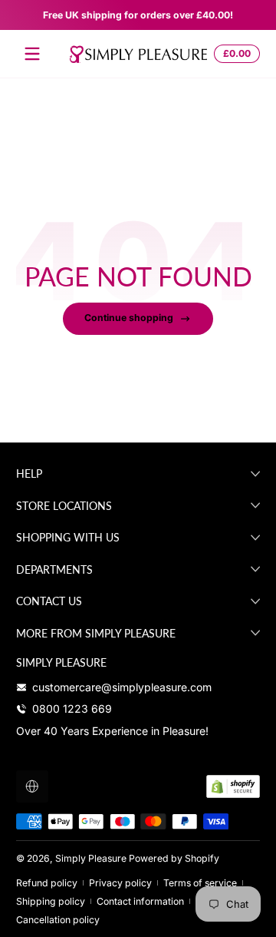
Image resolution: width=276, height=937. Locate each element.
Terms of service (200, 883)
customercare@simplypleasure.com (122, 687)
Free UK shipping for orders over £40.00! (138, 15)
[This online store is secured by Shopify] (233, 786)
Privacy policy (120, 883)
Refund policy (46, 883)
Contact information (140, 901)
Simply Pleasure (91, 858)
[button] (235, 53)
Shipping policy (50, 901)
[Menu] (32, 54)
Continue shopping (128, 317)
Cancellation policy (58, 919)
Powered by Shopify (174, 858)
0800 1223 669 (72, 708)
